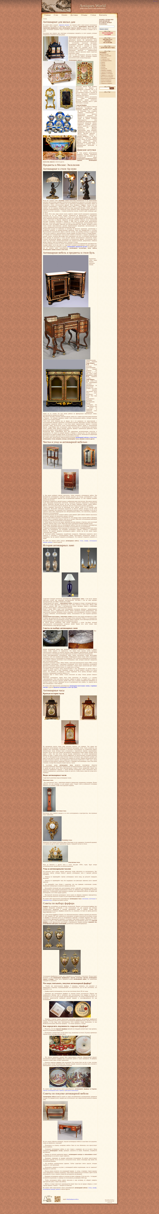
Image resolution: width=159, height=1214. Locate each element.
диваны (50, 542)
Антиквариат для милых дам (59, 21)
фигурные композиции (71, 1090)
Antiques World (93, 5)
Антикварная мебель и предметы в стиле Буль (69, 252)
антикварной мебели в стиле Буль (86, 437)
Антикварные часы (53, 690)
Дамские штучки (86, 149)
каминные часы (47, 900)
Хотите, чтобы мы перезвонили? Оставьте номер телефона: (106, 22)
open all (101, 54)
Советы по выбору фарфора (58, 903)
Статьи (93, 15)
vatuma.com (109, 1202)
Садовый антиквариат (106, 72)
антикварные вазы (53, 1090)
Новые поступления (106, 55)
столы (81, 540)
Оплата (64, 15)
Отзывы (84, 15)
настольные (92, 898)
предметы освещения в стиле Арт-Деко (65, 687)
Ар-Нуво (103, 67)
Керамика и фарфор (106, 70)
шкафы (86, 540)
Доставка (74, 15)
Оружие (103, 64)
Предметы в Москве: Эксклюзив (61, 164)
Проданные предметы (106, 83)
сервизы (61, 1090)
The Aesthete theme (109, 1201)
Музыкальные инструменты (108, 78)
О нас (56, 15)
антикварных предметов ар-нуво (77, 246)
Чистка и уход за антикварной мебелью (65, 441)
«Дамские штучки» (64, 25)
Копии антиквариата (106, 80)
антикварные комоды (49, 1189)
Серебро (103, 65)
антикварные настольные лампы (80, 686)
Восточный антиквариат (107, 76)
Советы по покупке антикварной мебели (65, 1093)
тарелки (45, 1090)
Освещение (104, 68)
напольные (85, 898)
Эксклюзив (104, 57)
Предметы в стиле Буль (107, 75)
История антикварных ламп (58, 545)
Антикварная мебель (106, 60)
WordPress (112, 1199)
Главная (47, 15)
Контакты (103, 15)
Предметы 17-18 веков (106, 73)
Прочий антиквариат (106, 81)
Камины (103, 62)
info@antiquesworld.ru (72, 1199)
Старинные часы (105, 59)
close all (106, 54)
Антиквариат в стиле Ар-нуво (59, 168)
